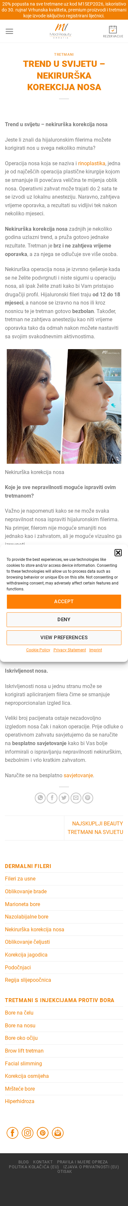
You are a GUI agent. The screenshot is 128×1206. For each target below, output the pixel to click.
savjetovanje (78, 775)
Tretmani (64, 54)
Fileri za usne (20, 879)
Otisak (64, 1171)
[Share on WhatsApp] (40, 798)
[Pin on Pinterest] (87, 798)
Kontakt (43, 1162)
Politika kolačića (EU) (34, 1167)
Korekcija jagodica (26, 955)
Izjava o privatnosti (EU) (91, 1167)
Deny (64, 620)
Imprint (95, 649)
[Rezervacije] (113, 31)
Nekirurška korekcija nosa (34, 929)
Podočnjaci (18, 967)
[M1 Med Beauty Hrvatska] (60, 31)
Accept (64, 601)
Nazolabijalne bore (26, 917)
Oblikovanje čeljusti (27, 942)
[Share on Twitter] (64, 798)
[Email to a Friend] (76, 798)
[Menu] (9, 31)
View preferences (64, 638)
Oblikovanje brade (26, 891)
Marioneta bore (22, 904)
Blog (23, 1162)
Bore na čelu (19, 1013)
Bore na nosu (20, 1025)
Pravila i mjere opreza (82, 1162)
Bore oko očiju (21, 1038)
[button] (118, 552)
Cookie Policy (38, 649)
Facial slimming (23, 1063)
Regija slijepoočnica (28, 980)
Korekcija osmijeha (27, 1076)
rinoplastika (91, 163)
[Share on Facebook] (52, 798)
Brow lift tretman (24, 1051)
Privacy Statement (69, 649)
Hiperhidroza (19, 1101)
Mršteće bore (20, 1089)
